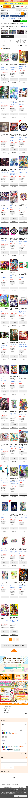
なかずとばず (7, 708)
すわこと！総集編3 (4, 100)
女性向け (25, 10)
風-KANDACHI (13, 169)
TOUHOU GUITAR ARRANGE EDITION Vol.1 (23, 240)
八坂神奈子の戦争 (14, 342)
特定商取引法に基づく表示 (8, 787)
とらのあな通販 (3, 18)
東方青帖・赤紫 (4, 411)
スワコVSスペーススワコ (13, 273)
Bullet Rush (22, 342)
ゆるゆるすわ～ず (4, 548)
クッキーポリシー (24, 784)
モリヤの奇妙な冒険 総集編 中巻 (14, 377)
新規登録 (17, 6)
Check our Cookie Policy (7, 796)
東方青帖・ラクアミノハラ (23, 445)
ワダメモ (3, 16)
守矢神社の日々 (13, 411)
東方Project (11, 23)
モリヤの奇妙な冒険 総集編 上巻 (23, 273)
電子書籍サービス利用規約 (6, 784)
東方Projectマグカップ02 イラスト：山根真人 (13, 66)
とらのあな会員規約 (14, 782)
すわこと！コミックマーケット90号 (14, 514)
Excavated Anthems (3, 204)
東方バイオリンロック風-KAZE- (14, 135)
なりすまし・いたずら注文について (20, 787)
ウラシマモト (7, 711)
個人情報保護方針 (16, 784)
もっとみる (24, 713)
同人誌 (9, 18)
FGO (5, 709)
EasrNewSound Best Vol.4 (22, 100)
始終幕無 (2, 376)
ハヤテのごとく (7, 706)
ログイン (22, 6)
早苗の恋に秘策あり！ (23, 412)
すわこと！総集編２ (4, 308)
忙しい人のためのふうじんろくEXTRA (23, 378)
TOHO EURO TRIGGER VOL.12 (5, 170)
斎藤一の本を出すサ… (14, 16)
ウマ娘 (7, 16)
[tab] (11, 41)
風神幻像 (21, 514)
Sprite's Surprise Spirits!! (14, 100)
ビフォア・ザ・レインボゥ (23, 170)
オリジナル (22, 16)
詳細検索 (25, 13)
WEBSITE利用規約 (5, 782)
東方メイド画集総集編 (14, 308)
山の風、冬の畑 (4, 478)
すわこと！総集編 (23, 479)
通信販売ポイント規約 (23, 782)
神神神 (11, 204)
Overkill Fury (4, 238)
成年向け (8, 10)
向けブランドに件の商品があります (14, 645)
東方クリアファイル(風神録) (4, 343)
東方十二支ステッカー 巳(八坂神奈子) (14, 240)
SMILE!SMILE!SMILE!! (4, 617)
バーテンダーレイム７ (23, 308)
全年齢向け (3, 10)
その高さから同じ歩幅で (4, 583)
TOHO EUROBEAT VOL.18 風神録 (4, 274)
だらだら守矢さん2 (14, 583)
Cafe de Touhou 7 (14, 444)
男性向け (19, 10)
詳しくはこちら (24, 753)
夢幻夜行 (2, 514)
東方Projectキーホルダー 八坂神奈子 (23, 550)
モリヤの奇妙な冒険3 (14, 617)
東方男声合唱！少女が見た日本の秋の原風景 (14, 480)
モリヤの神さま (22, 64)
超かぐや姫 (6, 712)
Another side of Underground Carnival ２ (22, 584)
